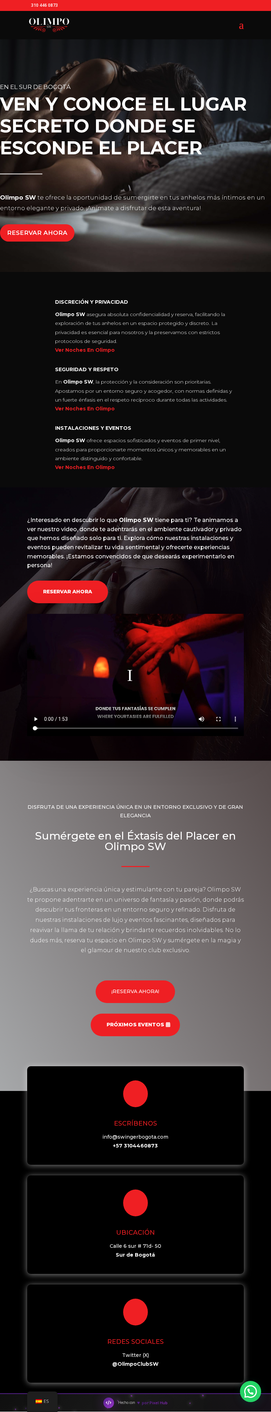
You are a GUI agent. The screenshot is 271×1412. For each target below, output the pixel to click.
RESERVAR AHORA (37, 232)
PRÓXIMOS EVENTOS (135, 1024)
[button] (250, 1391)
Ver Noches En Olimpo (85, 350)
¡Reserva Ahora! (135, 991)
